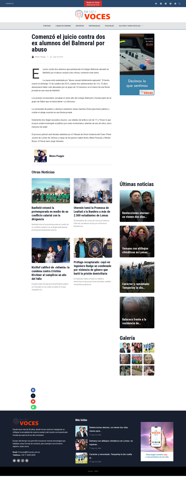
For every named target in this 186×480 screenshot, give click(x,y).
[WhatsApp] (175, 3)
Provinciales (94, 26)
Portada (47, 26)
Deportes (80, 26)
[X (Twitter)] (161, 3)
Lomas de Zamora (63, 26)
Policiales (109, 26)
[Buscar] (179, 3)
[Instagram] (166, 3)
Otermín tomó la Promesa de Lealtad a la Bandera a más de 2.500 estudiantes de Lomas (92, 211)
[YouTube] (170, 3)
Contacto (9, 3)
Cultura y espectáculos (129, 26)
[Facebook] (156, 3)
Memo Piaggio (40, 57)
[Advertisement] (137, 136)
